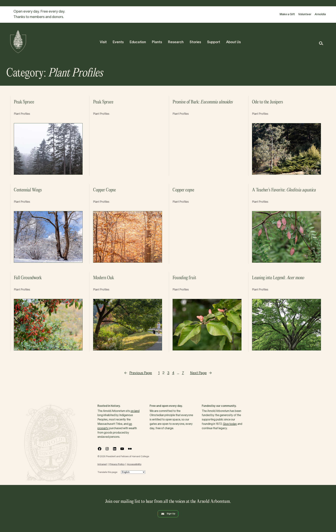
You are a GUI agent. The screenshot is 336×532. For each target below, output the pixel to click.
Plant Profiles (22, 114)
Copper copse (183, 190)
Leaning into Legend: (278, 277)
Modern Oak (103, 277)
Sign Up (171, 514)
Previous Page (138, 373)
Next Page (201, 373)
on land (135, 411)
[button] (321, 43)
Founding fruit (184, 277)
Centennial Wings (28, 190)
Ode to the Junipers (267, 102)
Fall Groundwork (28, 277)
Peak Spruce (24, 102)
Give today (230, 424)
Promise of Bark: (203, 102)
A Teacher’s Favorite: (284, 190)
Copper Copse (104, 190)
